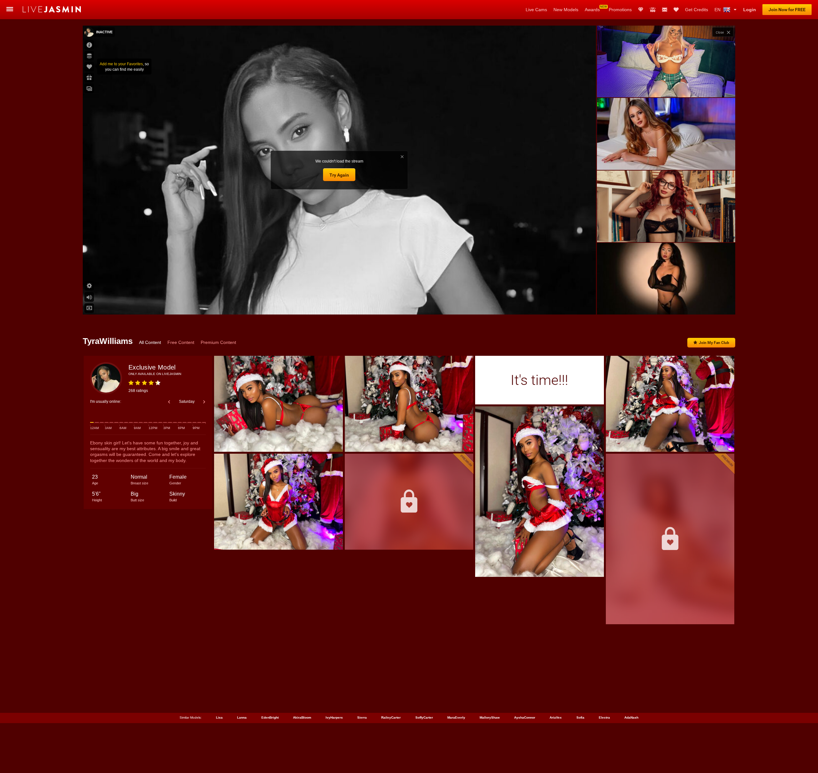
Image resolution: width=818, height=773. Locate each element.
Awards (592, 9)
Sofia (580, 717)
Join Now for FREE (787, 9)
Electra (604, 717)
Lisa (219, 717)
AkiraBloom (302, 717)
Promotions (620, 9)
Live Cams (536, 9)
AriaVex (556, 717)
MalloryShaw (490, 717)
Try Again (339, 175)
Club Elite (640, 9)
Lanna (242, 717)
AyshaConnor (524, 717)
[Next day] (204, 401)
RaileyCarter (391, 717)
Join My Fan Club (714, 342)
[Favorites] (676, 9)
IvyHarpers (334, 717)
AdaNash (631, 717)
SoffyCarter (424, 717)
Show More (666, 303)
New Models (565, 9)
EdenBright (270, 717)
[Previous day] (169, 401)
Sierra (362, 717)
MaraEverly (456, 717)
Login (749, 9)
